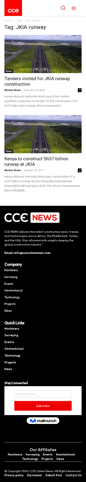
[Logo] (13, 11)
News (9, 71)
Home (8, 20)
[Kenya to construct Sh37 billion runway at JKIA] (43, 134)
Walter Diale (12, 90)
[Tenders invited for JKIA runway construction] (43, 54)
